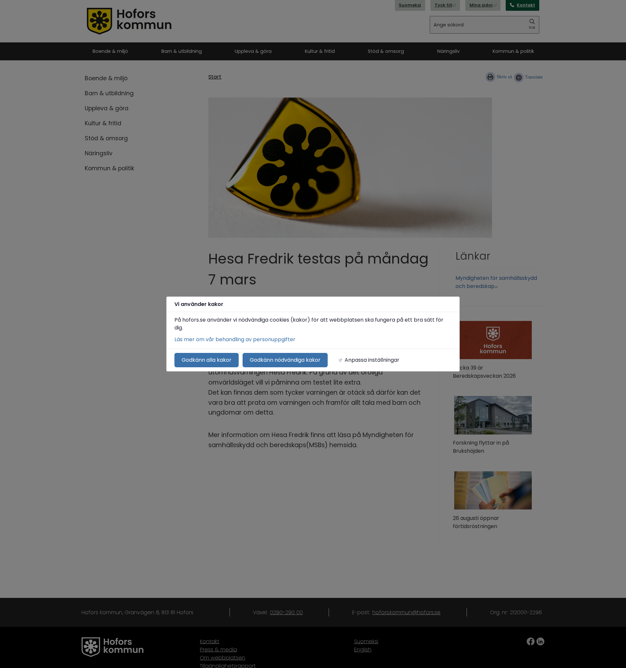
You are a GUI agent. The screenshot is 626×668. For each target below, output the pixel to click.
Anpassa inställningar (372, 360)
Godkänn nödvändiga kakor (285, 360)
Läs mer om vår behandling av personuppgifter (234, 339)
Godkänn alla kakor (206, 360)
